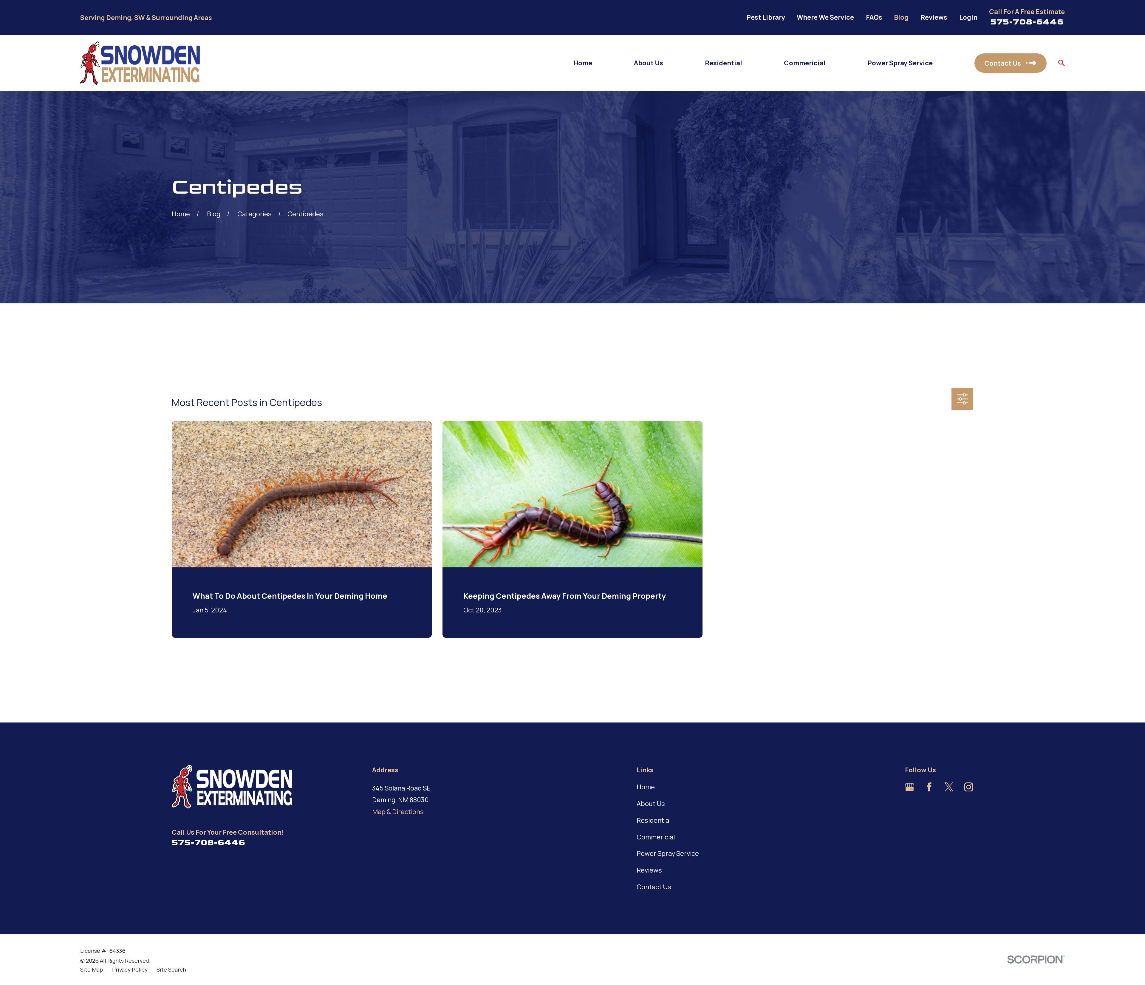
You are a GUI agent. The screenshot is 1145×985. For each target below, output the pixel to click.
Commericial (656, 837)
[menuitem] (91, 969)
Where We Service (825, 17)
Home (646, 786)
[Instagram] (968, 787)
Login (968, 17)
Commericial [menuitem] (805, 62)
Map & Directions (398, 811)
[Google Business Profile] (909, 787)
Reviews (933, 17)
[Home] (140, 63)
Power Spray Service (668, 853)
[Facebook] (929, 787)
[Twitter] (949, 787)
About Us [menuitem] (648, 62)
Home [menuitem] (582, 62)
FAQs (874, 17)
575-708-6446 (1027, 21)
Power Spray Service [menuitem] (900, 62)
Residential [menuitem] (723, 62)
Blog (901, 17)
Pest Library (765, 17)
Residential (654, 820)
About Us (651, 803)
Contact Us (654, 886)
